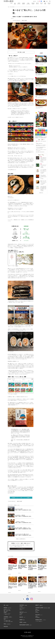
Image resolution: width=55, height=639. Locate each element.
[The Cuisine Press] (8, 1)
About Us (34, 1)
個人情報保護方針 (37, 617)
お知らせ (36, 611)
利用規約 (36, 616)
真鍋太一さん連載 (24, 20)
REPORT (21, 614)
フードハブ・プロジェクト (16, 20)
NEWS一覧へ (41, 192)
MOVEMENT (21, 606)
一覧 (21, 497)
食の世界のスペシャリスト (7, 609)
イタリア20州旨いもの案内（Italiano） (8, 621)
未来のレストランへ (22, 608)
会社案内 (36, 609)
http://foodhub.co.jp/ (11, 492)
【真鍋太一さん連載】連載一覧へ (21, 538)
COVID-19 (21, 609)
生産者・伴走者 (5, 611)
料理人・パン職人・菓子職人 (7, 610)
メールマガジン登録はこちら (21, 548)
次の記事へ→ (28, 497)
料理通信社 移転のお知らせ (39, 143)
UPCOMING (21, 613)
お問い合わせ (37, 612)
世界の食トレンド (6, 618)
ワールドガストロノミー (22, 607)
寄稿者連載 (5, 612)
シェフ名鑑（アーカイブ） (7, 614)
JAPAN (4, 619)
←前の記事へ (13, 497)
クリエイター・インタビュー (7, 613)
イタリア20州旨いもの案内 (7, 620)
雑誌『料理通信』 (37, 610)
